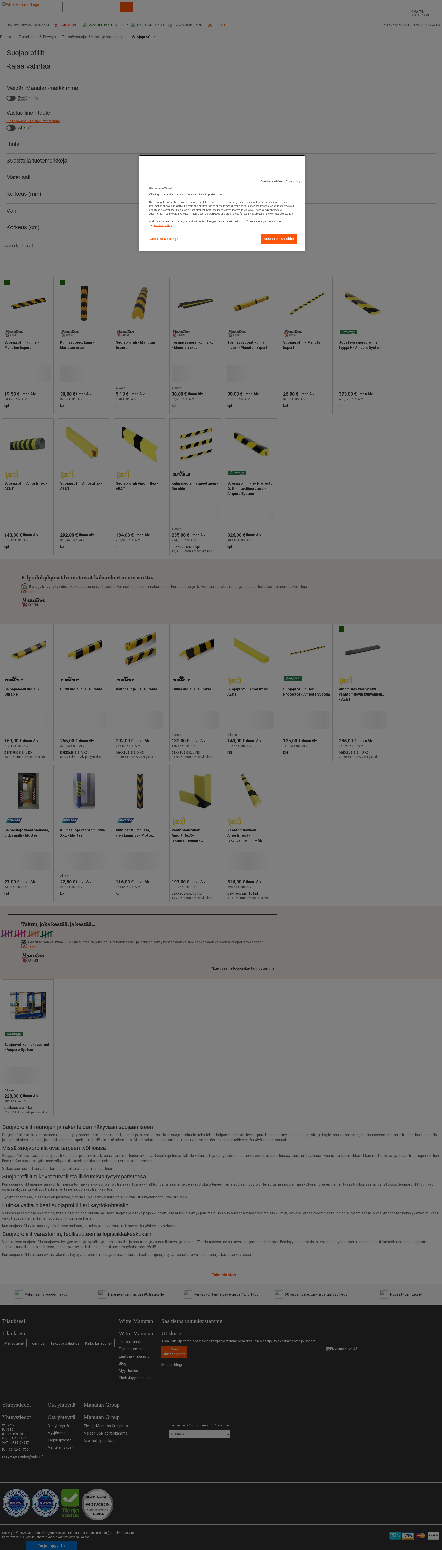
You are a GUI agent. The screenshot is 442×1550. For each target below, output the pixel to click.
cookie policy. (163, 225)
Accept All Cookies (279, 239)
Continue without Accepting (280, 181)
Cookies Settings (164, 239)
